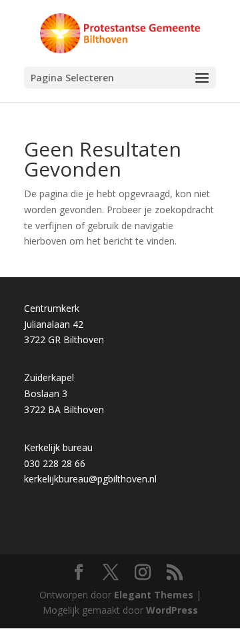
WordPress (172, 610)
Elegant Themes (153, 594)
